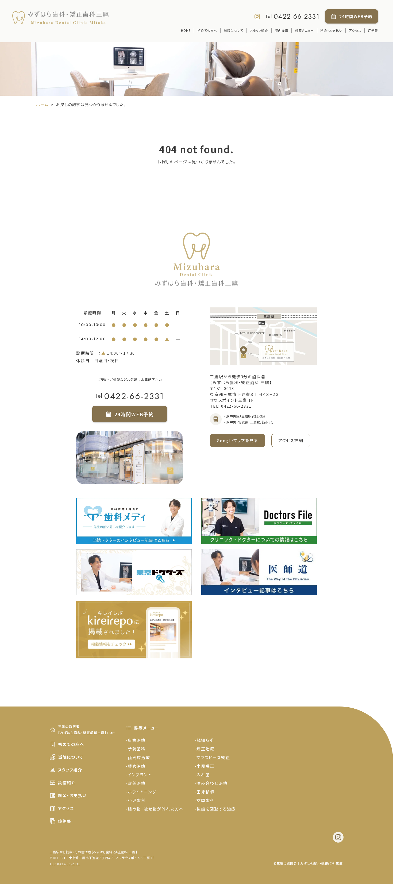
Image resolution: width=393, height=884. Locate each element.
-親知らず (204, 740)
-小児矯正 (204, 766)
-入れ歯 (202, 774)
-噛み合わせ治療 (211, 783)
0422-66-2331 (297, 16)
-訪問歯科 (204, 800)
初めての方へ (207, 30)
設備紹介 (67, 782)
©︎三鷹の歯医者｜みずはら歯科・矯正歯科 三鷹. (308, 863)
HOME (185, 30)
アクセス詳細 (290, 440)
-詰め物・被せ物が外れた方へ (155, 809)
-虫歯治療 (136, 740)
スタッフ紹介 (259, 30)
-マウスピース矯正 (212, 757)
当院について (233, 30)
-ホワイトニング (141, 791)
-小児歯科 (136, 800)
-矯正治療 (204, 748)
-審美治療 (136, 783)
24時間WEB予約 (356, 16)
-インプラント (139, 774)
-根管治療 (136, 766)
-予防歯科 (136, 748)
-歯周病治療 (138, 757)
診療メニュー (304, 30)
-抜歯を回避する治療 (215, 809)
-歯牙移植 (204, 791)
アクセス (355, 30)
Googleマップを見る (237, 440)
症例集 (373, 30)
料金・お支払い (331, 30)
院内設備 (281, 30)
